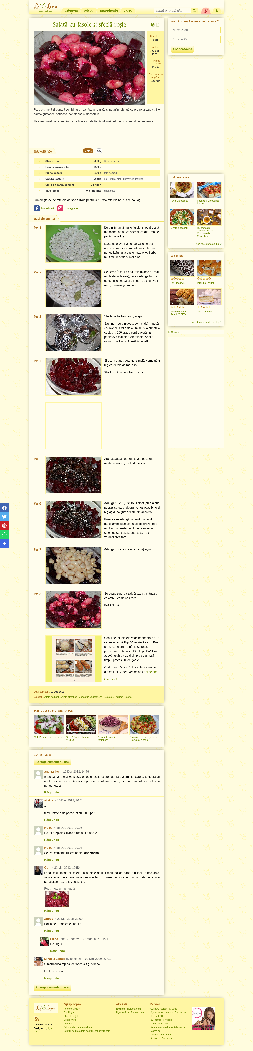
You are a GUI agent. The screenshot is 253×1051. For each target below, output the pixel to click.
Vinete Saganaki (179, 227)
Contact (68, 1023)
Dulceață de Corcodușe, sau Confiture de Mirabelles (205, 232)
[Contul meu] (217, 10)
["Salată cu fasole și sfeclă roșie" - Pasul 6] (73, 519)
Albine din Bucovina (161, 1038)
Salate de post (51, 696)
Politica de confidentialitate (78, 1027)
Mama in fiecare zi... (161, 1023)
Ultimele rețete (71, 1016)
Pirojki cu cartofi (205, 283)
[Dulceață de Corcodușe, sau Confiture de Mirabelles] (209, 217)
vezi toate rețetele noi (207, 244)
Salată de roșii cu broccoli (48, 737)
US (99, 150)
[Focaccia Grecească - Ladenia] (209, 190)
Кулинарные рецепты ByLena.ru (168, 1012)
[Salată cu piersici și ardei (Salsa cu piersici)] (144, 725)
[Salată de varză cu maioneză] (113, 725)
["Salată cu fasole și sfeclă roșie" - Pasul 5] (73, 475)
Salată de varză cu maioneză (108, 738)
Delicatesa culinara (160, 1034)
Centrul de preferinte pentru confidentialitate (87, 1031)
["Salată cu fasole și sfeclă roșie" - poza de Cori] (57, 899)
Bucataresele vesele (161, 1019)
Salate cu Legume (113, 696)
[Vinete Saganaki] (182, 217)
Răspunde (51, 792)
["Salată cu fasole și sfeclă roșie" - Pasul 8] (73, 609)
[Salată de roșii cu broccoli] (49, 725)
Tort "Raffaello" (205, 311)
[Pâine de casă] (182, 297)
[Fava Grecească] (182, 190)
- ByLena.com (128, 1008)
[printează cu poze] (153, 24)
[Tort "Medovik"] (182, 268)
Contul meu (70, 1019)
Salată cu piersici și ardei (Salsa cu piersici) (143, 738)
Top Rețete (69, 1012)
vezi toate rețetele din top (205, 322)
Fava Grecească (179, 200)
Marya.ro (155, 1031)
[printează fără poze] (158, 24)
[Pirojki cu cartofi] (209, 268)
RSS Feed (36, 1018)
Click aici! (110, 679)
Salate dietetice (68, 696)
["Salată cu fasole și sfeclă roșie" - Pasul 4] (73, 376)
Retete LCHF (157, 1016)
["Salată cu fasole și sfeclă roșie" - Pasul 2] (73, 288)
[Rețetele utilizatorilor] (206, 10)
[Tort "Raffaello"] (209, 297)
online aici (150, 671)
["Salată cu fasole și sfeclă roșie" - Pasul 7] (73, 565)
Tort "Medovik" (178, 283)
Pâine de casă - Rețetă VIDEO (178, 313)
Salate (128, 696)
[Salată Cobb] (81, 725)
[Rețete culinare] (46, 1008)
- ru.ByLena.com (130, 1012)
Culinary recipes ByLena (163, 1008)
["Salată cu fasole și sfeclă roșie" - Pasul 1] (73, 243)
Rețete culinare (72, 1008)
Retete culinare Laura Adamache (167, 1027)
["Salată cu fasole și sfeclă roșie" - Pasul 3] (73, 332)
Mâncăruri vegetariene (90, 696)
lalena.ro (173, 331)
